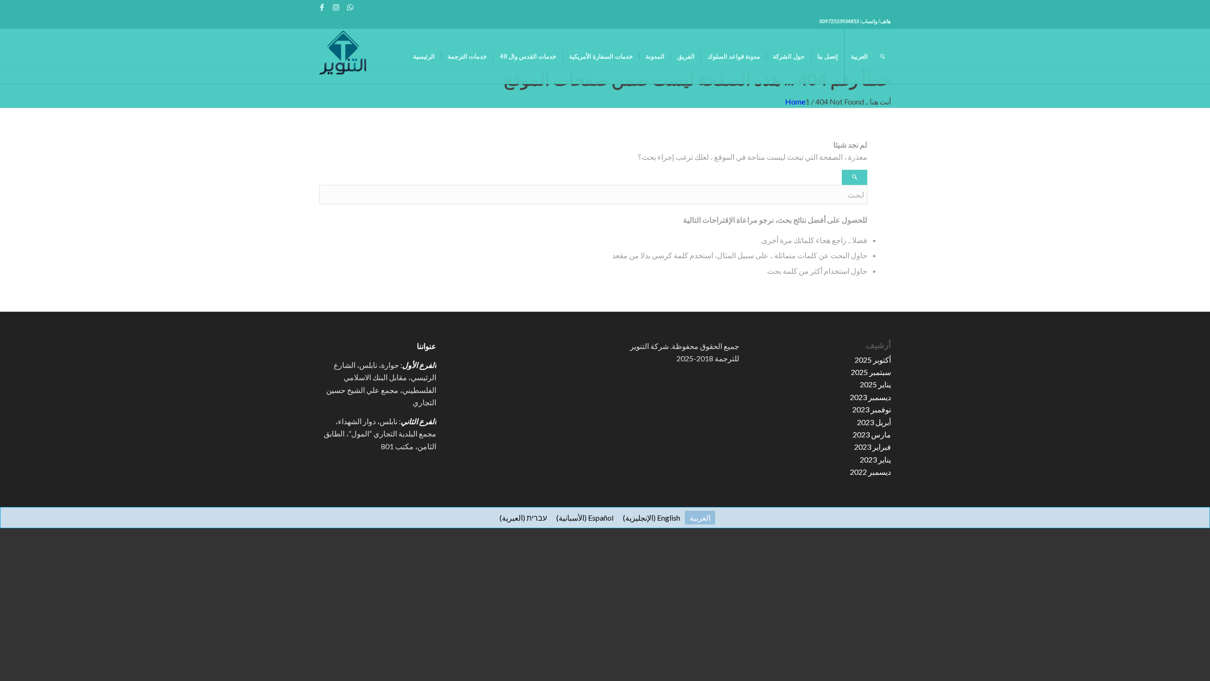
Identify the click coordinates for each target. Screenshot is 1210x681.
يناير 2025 (875, 384)
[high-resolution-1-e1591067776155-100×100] (342, 56)
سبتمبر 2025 (871, 371)
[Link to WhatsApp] (350, 7)
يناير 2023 (875, 459)
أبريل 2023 (874, 422)
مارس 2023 (872, 434)
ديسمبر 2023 (870, 397)
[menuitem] (424, 56)
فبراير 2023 (872, 446)
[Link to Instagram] (336, 7)
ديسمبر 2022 (870, 471)
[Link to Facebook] (321, 7)
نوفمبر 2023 (871, 409)
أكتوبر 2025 (873, 359)
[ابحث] (882, 56)
